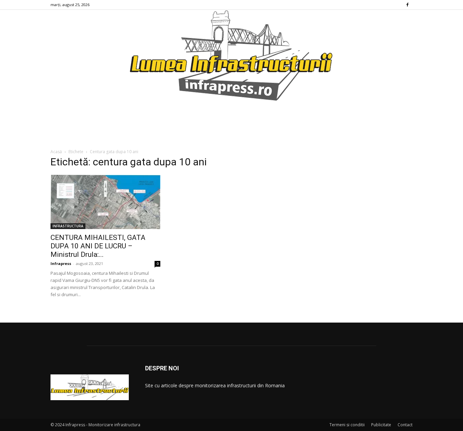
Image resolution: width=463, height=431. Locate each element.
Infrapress (61, 263)
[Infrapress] (231, 55)
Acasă (56, 152)
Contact (405, 425)
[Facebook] (407, 4)
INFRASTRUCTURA (68, 226)
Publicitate (381, 425)
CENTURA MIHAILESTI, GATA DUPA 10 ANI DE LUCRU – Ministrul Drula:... (98, 246)
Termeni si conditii (347, 425)
